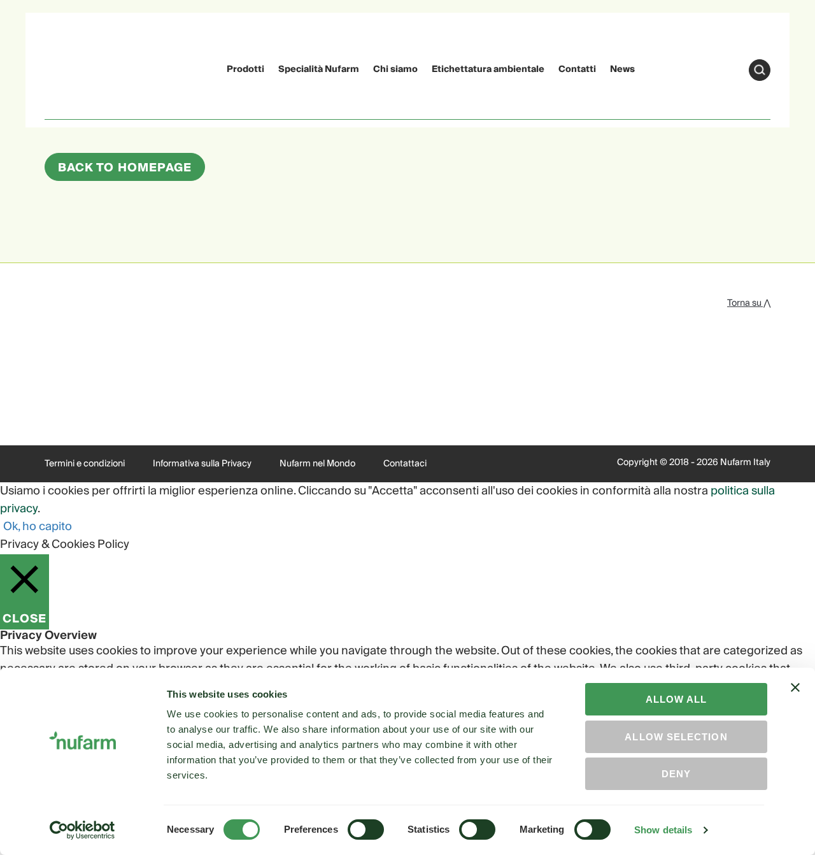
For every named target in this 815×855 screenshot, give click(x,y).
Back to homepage (125, 168)
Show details (663, 829)
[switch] (366, 829)
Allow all (676, 699)
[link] (69, 68)
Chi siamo (395, 69)
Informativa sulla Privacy (202, 463)
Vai (759, 70)
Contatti (577, 69)
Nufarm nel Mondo (317, 463)
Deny (676, 773)
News (622, 69)
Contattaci (405, 463)
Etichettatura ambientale (488, 69)
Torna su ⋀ (748, 303)
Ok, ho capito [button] (37, 526)
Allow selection (676, 736)
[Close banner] (795, 699)
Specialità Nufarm (318, 69)
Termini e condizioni (85, 463)
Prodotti (245, 69)
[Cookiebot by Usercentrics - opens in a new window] (82, 830)
